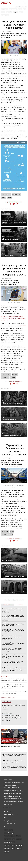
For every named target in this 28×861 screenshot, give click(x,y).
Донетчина (7, 839)
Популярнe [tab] (20, 604)
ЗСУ (13, 839)
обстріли (18, 848)
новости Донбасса (9, 845)
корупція (9, 12)
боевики (6, 851)
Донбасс (18, 839)
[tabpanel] (14, 640)
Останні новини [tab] (7, 604)
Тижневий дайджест (10, 814)
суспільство (4, 9)
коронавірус (5, 377)
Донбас (18, 836)
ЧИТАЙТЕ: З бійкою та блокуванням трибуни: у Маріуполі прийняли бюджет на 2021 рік (13, 318)
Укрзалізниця (5, 531)
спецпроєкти (4, 15)
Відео (2, 727)
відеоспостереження (7, 534)
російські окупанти (9, 842)
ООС (13, 848)
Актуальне (4, 676)
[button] (14, 600)
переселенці (13, 9)
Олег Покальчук (6, 701)
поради (10, 197)
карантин (12, 377)
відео (20, 12)
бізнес (19, 9)
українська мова (16, 194)
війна (24, 9)
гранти (3, 12)
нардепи (15, 12)
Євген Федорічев (7, 713)
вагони (12, 531)
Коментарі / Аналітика (7, 697)
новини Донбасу (6, 194)
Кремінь (4, 197)
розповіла (22, 325)
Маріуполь (15, 374)
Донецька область (9, 836)
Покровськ (19, 845)
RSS (5, 817)
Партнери (6, 811)
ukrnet (5, 829)
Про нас (6, 808)
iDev (11, 804)
